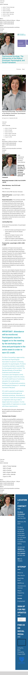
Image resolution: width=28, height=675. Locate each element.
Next (23, 69)
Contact (20, 595)
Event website (3, 32)
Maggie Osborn (6, 118)
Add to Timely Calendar (8, 7)
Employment (21, 601)
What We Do (21, 575)
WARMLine (21, 583)
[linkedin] (22, 640)
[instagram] (19, 644)
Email (1, 30)
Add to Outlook (6, 10)
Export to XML (6, 15)
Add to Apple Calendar (8, 12)
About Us (20, 572)
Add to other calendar (8, 14)
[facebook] (19, 640)
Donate (20, 598)
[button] (4, 4)
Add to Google (6, 9)
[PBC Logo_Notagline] (22, 33)
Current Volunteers (21, 44)
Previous (19, 69)
